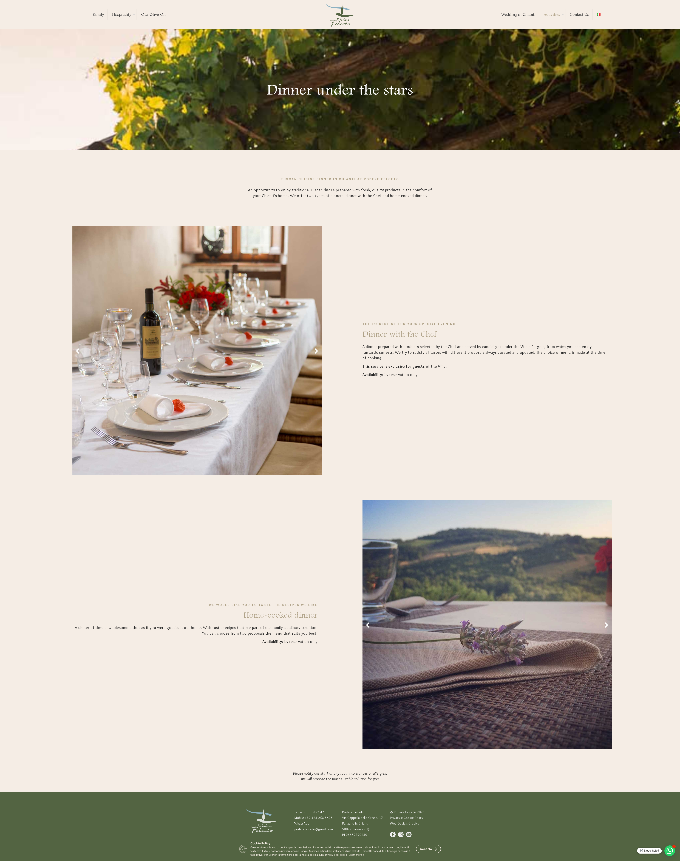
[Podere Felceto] (340, 14)
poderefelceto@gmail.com (313, 829)
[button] (75, 350)
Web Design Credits (404, 823)
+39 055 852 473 (313, 812)
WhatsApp (302, 823)
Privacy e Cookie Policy (406, 818)
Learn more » (356, 854)
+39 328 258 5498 (319, 818)
